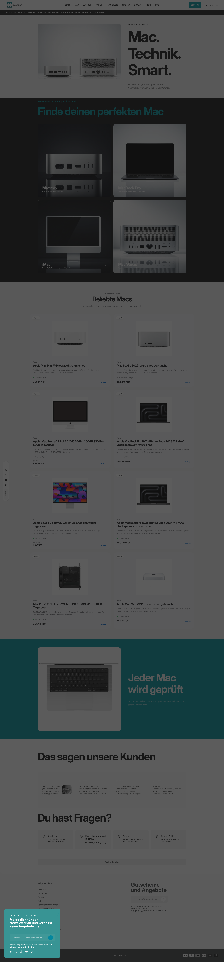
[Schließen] (56, 913)
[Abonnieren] (50, 937)
